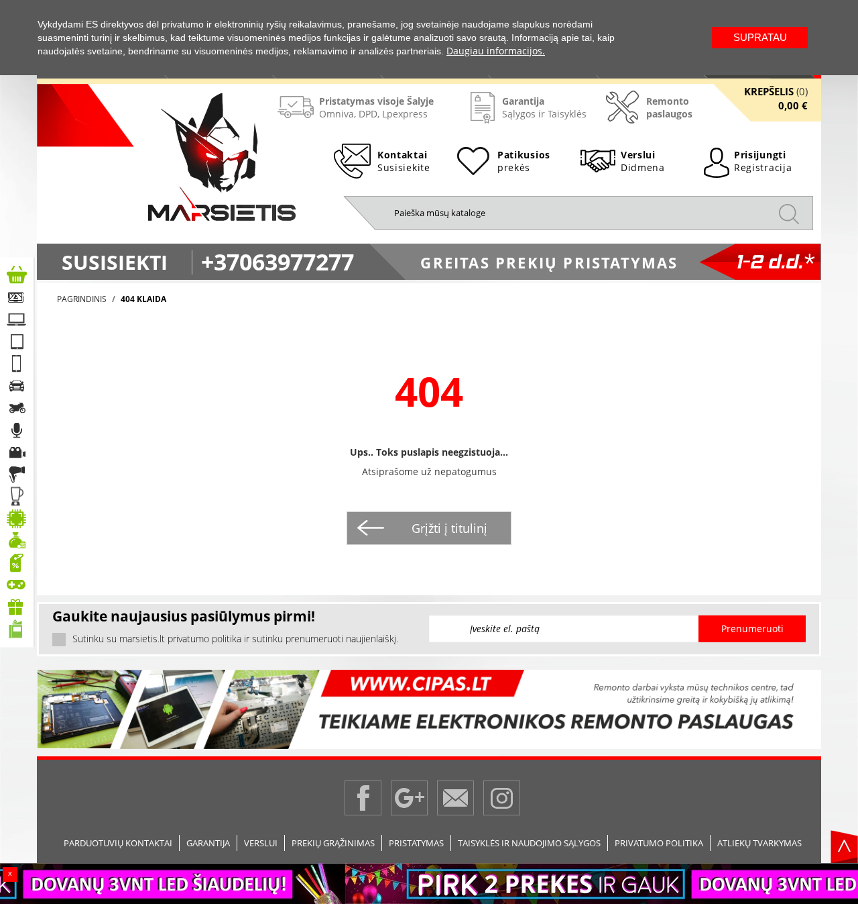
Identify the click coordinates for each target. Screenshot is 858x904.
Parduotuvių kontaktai (118, 843)
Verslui (261, 843)
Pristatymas (416, 843)
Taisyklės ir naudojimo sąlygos (529, 843)
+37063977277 (277, 261)
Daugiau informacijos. (495, 50)
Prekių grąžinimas (333, 843)
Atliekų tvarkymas (759, 843)
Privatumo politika (659, 843)
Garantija (208, 843)
